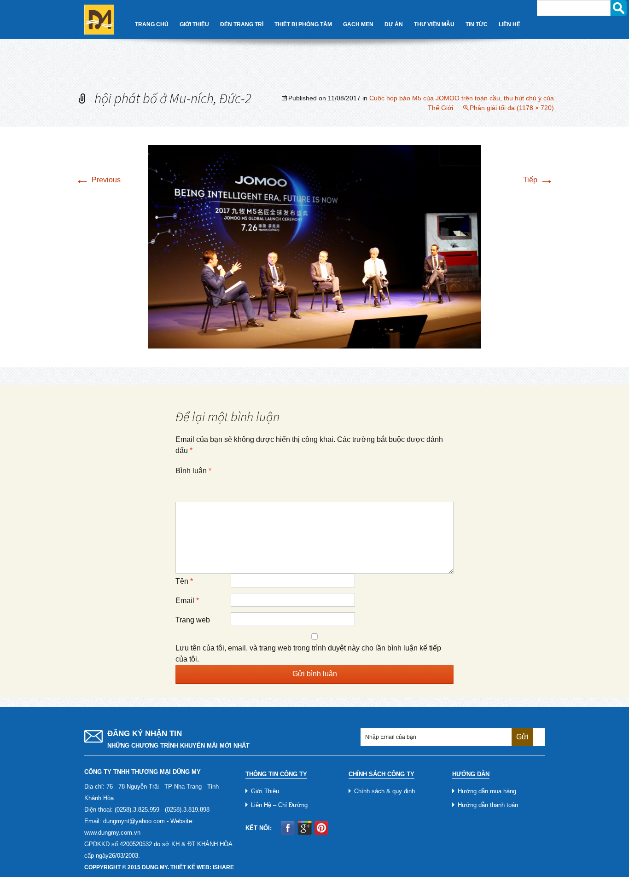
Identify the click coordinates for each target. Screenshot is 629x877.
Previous (98, 180)
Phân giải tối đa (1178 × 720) (512, 107)
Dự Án (393, 24)
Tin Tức (477, 24)
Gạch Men (358, 24)
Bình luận (193, 471)
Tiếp (538, 180)
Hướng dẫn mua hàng (487, 791)
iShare (223, 867)
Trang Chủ (152, 24)
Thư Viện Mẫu (434, 24)
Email (187, 600)
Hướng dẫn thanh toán (488, 804)
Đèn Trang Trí (241, 24)
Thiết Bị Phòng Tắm (303, 24)
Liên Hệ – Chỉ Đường (279, 804)
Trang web (192, 620)
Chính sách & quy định (384, 791)
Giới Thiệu (194, 24)
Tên (184, 581)
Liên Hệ (509, 24)
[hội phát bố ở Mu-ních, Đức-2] (314, 246)
